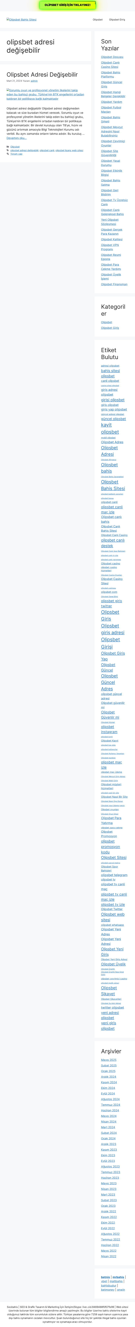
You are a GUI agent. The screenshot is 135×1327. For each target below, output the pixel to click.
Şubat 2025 (109, 1065)
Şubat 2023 (109, 1200)
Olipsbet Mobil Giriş (109, 781)
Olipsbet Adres (112, 442)
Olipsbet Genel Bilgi (109, 596)
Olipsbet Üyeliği (108, 969)
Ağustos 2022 (110, 1234)
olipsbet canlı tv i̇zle (109, 555)
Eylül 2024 (108, 1093)
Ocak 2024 (108, 1138)
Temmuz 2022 (110, 1239)
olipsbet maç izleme (111, 772)
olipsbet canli (47, 150)
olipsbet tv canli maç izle (114, 896)
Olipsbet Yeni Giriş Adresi (114, 959)
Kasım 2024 (109, 1082)
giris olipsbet (110, 405)
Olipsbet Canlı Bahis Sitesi (110, 529)
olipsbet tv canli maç (113, 886)
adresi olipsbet (110, 365)
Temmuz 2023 (110, 1172)
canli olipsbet (110, 381)
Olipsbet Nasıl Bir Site (114, 796)
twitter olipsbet (112, 1008)
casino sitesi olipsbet (110, 385)
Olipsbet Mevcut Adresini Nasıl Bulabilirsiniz (112, 131)
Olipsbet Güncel (108, 667)
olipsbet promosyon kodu (110, 846)
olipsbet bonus (107, 498)
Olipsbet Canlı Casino (114, 535)
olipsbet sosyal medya (110, 863)
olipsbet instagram (109, 729)
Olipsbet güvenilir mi (113, 705)
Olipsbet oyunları (110, 809)
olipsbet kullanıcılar (109, 749)
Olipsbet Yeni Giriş (112, 952)
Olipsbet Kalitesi (111, 239)
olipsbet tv (108, 879)
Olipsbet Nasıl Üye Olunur (112, 801)
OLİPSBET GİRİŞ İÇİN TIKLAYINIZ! (68, 5)
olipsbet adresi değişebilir (24, 150)
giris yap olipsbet (114, 409)
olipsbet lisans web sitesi (69, 150)
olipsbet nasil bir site (110, 793)
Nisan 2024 (108, 1121)
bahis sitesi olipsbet (110, 373)
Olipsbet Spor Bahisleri (109, 868)
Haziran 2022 (110, 1245)
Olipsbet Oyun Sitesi (109, 814)
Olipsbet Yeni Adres (111, 931)
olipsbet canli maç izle (112, 509)
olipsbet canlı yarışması (111, 560)
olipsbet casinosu (108, 588)
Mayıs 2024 (109, 1116)
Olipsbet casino (110, 563)
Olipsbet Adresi (109, 451)
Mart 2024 (108, 1127)
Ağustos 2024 (110, 1099)
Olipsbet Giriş (117, 19)
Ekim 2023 (108, 1155)
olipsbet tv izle (113, 904)
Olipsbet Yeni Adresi (111, 941)
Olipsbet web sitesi (112, 917)
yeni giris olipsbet (108, 1025)
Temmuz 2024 (110, 1104)
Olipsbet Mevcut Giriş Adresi (113, 776)
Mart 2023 (108, 1194)
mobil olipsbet (108, 437)
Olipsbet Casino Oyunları (111, 575)
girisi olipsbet (112, 400)
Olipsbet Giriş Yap (113, 656)
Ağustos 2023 (110, 1166)
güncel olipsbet (113, 419)
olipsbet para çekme (111, 827)
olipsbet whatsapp (112, 924)
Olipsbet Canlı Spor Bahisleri (113, 551)
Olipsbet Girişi (110, 643)
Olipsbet (98, 19)
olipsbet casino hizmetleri (109, 569)
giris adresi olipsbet (109, 392)
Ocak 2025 (108, 1071)
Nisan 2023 (108, 1189)
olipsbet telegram (114, 875)
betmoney (107, 1289)
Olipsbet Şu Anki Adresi (111, 1003)
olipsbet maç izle (111, 764)
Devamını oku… (17, 138)
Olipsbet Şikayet (109, 990)
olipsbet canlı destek (112, 543)
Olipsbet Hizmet (108, 722)
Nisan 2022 (108, 1256)
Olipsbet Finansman (114, 284)
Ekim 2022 (108, 1222)
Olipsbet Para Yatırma (111, 820)
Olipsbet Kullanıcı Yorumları (112, 753)
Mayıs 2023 (109, 1183)
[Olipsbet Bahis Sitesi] (21, 19)
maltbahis (116, 1281)
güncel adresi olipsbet (112, 414)
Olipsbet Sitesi (113, 857)
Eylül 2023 (108, 1161)
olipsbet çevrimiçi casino (114, 978)
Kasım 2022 (109, 1217)
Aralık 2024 (108, 1076)
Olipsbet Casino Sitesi (112, 581)
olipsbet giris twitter (111, 603)
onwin (121, 1289)
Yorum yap (16, 153)
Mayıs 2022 (108, 1250)
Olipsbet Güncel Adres (109, 682)
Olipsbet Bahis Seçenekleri (112, 477)
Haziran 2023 (110, 1177)
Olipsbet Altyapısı (108, 460)
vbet (104, 1281)
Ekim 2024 (108, 1088)
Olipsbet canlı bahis (111, 519)
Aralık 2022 (108, 1211)
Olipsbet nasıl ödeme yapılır (113, 805)
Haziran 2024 (110, 1110)
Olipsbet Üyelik (113, 964)
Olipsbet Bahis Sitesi (113, 485)
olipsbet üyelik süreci (110, 983)
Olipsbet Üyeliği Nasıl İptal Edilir (112, 973)
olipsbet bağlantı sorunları (112, 494)
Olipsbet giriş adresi (112, 629)
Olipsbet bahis (109, 468)
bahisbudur (108, 1285)
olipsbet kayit (107, 737)
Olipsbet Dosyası (112, 57)
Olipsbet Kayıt (109, 740)
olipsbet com (109, 592)
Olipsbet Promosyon (109, 834)
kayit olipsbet (110, 428)
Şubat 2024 (109, 1133)
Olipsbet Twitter (112, 909)
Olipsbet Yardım (111, 102)
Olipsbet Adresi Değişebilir (42, 74)
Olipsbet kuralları (108, 758)
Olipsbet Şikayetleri (111, 999)
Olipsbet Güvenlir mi (110, 714)
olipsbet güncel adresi (111, 696)
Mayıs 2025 (108, 1060)
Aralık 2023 (108, 1144)
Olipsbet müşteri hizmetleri (111, 786)
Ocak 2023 (108, 1205)
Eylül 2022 (108, 1228)
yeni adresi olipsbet (110, 1015)
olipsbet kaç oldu (108, 745)
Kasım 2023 (109, 1149)
